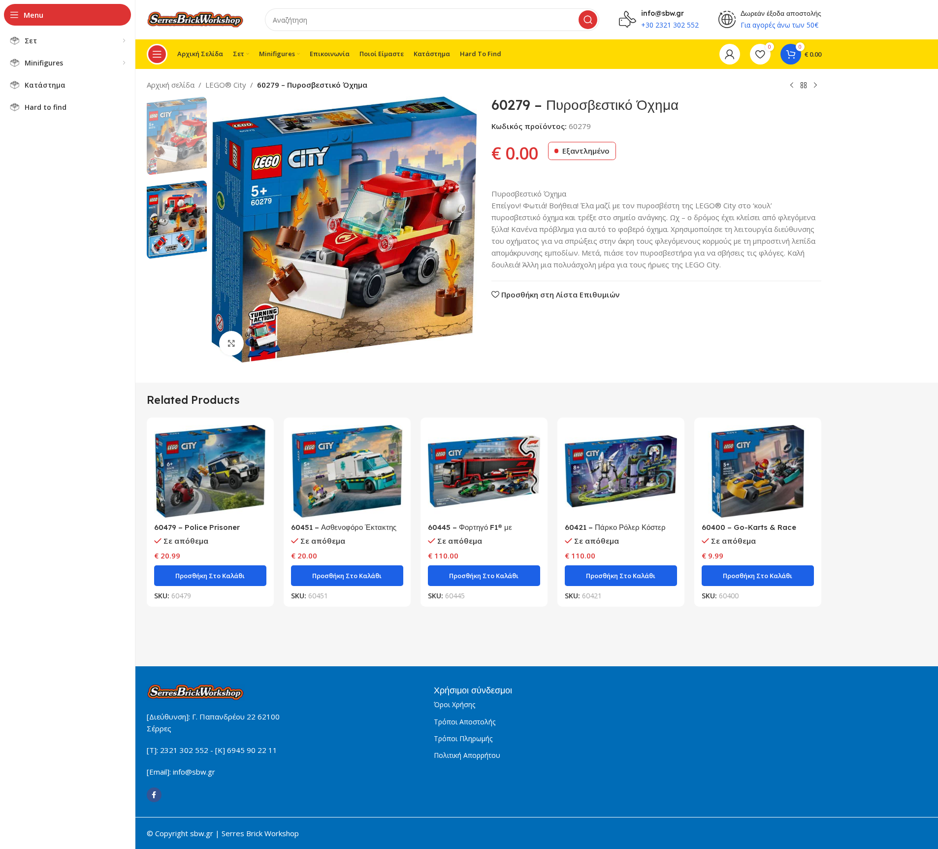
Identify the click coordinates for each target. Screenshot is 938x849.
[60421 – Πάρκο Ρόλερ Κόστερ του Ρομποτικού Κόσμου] (621, 471)
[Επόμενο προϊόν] (815, 86)
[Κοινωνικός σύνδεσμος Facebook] (154, 794)
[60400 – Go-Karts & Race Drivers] (758, 471)
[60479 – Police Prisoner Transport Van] (210, 471)
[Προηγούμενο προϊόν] (792, 86)
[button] (210, 575)
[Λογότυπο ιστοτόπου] (196, 19)
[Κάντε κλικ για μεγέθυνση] (231, 343)
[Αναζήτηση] (588, 19)
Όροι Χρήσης (454, 704)
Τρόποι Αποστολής (464, 721)
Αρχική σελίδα (170, 85)
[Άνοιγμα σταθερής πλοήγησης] (157, 54)
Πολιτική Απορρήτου (467, 755)
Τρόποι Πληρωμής (463, 738)
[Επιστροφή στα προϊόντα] (803, 86)
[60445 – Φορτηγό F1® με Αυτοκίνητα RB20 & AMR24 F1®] (484, 471)
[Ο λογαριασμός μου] (729, 54)
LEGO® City (225, 85)
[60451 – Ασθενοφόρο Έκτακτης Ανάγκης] (347, 471)
